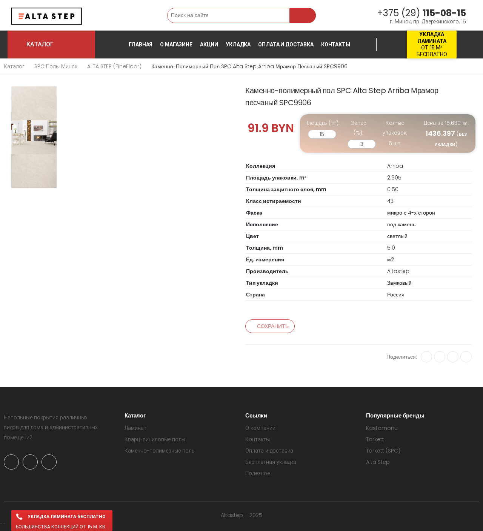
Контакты (335, 44)
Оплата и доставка (286, 44)
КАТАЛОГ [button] (58, 44)
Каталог (14, 66)
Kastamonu (382, 428)
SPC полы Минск (55, 66)
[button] (110, 15)
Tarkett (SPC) (383, 450)
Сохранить (273, 326)
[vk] (426, 356)
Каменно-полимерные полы (160, 450)
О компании (260, 428)
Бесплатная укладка (270, 462)
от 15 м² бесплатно (432, 51)
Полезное (257, 473)
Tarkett (375, 439)
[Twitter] (466, 356)
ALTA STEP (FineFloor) (114, 66)
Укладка (238, 44)
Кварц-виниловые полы (155, 439)
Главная (140, 44)
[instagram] (11, 462)
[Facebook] (452, 356)
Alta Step (378, 462)
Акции (209, 44)
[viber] (49, 462)
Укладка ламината (431, 38)
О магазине (176, 44)
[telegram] (30, 462)
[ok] (439, 356)
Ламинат (135, 428)
